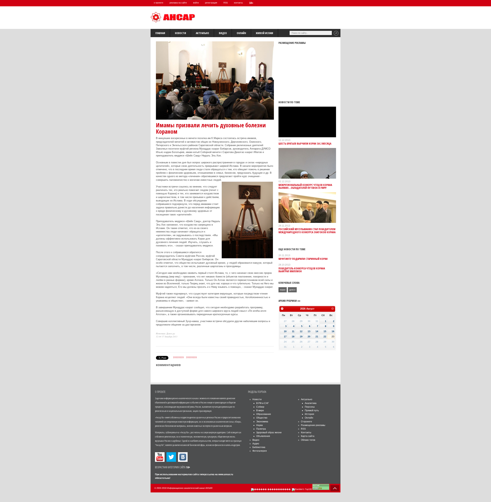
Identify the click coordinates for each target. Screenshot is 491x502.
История (309, 414)
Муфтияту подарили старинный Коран (303, 259)
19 (301, 336)
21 (317, 336)
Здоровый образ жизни (269, 432)
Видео (223, 33)
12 (301, 331)
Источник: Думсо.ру (165, 333)
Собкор (260, 407)
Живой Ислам (264, 33)
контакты (238, 3)
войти (196, 3)
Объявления (263, 436)
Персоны (310, 407)
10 (285, 331)
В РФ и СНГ (262, 403)
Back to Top (334, 488)
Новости (180, 33)
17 (285, 336)
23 (333, 336)
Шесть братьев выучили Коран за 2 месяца (304, 143)
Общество (261, 417)
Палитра (261, 429)
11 (293, 331)
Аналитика (310, 403)
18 (293, 336)
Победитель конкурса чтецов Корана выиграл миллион (301, 270)
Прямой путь (312, 410)
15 (325, 331)
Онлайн (241, 33)
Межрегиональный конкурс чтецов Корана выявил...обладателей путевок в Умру (305, 186)
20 (309, 336)
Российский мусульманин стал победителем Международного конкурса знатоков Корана (306, 230)
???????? (178, 357)
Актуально (202, 33)
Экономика (262, 421)
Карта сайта (307, 436)
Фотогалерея (259, 451)
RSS (225, 3)
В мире (260, 410)
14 (317, 331)
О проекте (306, 421)
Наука (259, 425)
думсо (292, 290)
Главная (160, 33)
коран (282, 290)
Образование (263, 414)
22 (325, 336)
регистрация (211, 3)
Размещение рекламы (313, 425)
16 (333, 331)
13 (309, 331)
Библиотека (258, 447)
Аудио (255, 443)
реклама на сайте (178, 3)
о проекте (158, 3)
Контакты (306, 432)
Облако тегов (308, 440)
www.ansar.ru (225, 474)
